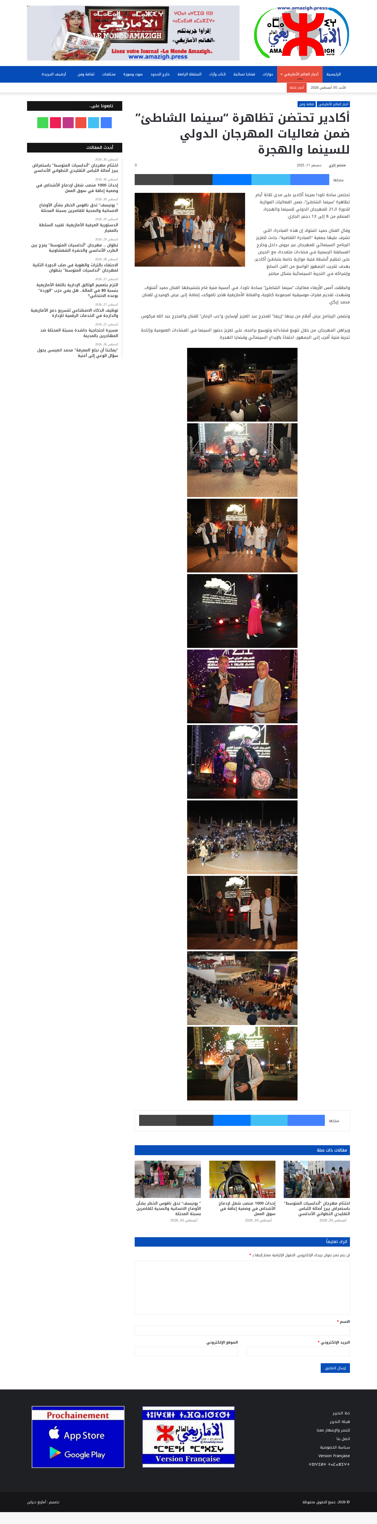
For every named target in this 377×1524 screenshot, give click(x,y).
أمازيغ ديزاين (36, 1502)
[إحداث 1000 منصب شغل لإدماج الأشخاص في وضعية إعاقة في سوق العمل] (242, 1179)
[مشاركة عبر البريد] (193, 179)
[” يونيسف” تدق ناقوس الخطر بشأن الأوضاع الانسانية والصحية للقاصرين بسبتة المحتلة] (168, 1179)
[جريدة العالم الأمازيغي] (301, 32)
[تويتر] (270, 179)
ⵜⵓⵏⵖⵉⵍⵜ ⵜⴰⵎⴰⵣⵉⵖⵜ (329, 1464)
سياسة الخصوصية (335, 1447)
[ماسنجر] (232, 179)
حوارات (268, 74)
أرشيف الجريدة (54, 74)
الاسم (343, 1321)
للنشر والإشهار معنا (333, 1430)
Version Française (334, 1455)
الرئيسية (334, 74)
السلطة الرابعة (189, 74)
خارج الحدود (160, 74)
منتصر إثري (337, 165)
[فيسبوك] (309, 179)
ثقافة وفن (86, 74)
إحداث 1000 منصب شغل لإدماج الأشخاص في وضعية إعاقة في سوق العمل (247, 1209)
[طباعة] (154, 179)
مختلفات (109, 74)
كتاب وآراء (217, 74)
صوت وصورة (133, 74)
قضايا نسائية (244, 74)
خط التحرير (341, 1413)
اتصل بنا (343, 1438)
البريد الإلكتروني (334, 1342)
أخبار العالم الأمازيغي (301, 74)
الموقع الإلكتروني (222, 1342)
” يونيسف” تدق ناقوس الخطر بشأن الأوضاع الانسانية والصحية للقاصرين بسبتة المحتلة (168, 1209)
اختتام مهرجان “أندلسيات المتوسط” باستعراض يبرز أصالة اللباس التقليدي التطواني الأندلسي (317, 1209)
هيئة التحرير (340, 1421)
